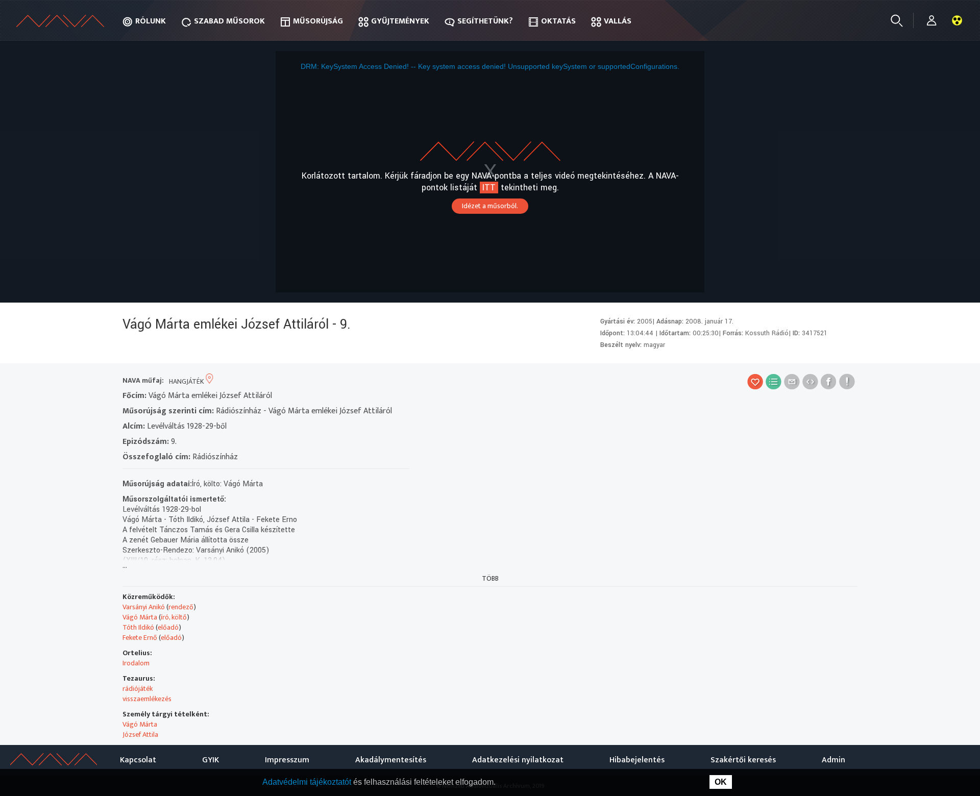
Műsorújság (318, 21)
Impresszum (287, 760)
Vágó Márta (139, 617)
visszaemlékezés (147, 699)
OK (721, 782)
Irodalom (136, 663)
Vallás (617, 21)
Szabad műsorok (229, 21)
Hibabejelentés (637, 760)
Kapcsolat (138, 760)
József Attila (140, 734)
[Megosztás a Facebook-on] (829, 381)
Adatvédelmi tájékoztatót (307, 782)
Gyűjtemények (400, 21)
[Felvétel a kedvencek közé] (755, 381)
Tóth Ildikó (138, 627)
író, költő (174, 617)
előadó (168, 627)
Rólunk (150, 21)
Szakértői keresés (743, 760)
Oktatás (558, 21)
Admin (833, 760)
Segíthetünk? (485, 21)
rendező (180, 607)
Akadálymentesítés (390, 760)
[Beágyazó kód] (810, 381)
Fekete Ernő (139, 637)
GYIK (210, 760)
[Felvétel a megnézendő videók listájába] (773, 381)
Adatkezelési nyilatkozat (518, 760)
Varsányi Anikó (143, 607)
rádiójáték (137, 688)
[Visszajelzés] (847, 381)
